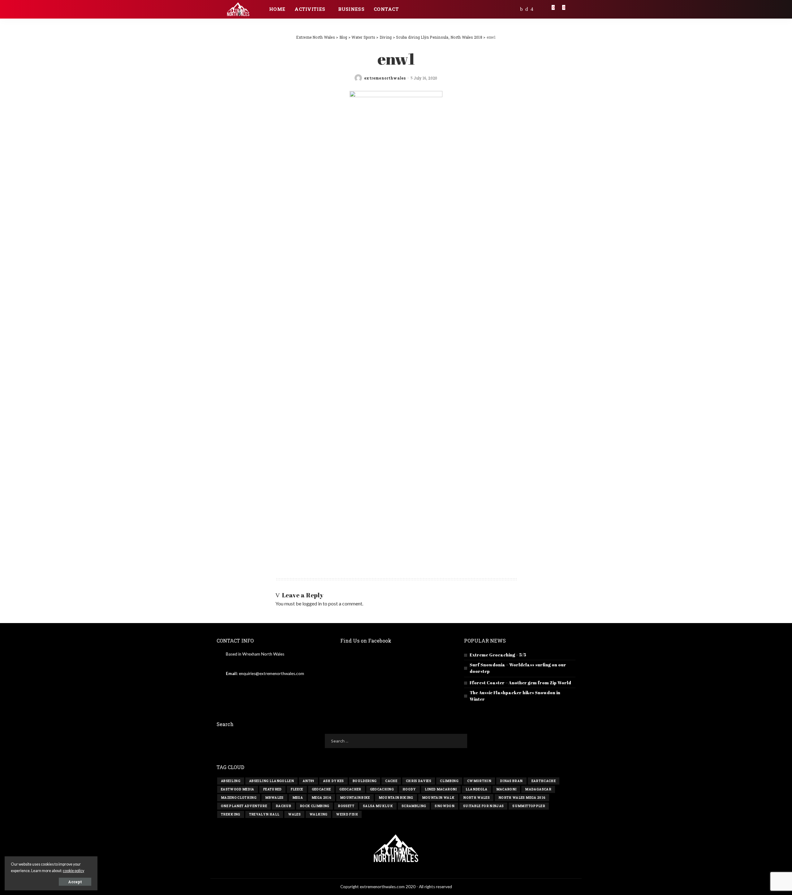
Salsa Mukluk (378, 806)
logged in (312, 603)
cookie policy (73, 870)
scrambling (414, 806)
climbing (449, 781)
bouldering (365, 781)
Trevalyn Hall (264, 814)
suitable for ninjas (483, 806)
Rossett (346, 806)
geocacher (350, 789)
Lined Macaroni (441, 789)
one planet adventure (244, 806)
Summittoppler (528, 806)
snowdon (444, 806)
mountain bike (355, 798)
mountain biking (396, 798)
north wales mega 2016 (521, 798)
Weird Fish (347, 814)
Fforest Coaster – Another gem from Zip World (520, 683)
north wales (476, 798)
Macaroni (506, 789)
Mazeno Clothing (238, 798)
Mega (297, 798)
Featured (272, 789)
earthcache (544, 781)
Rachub (283, 806)
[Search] (571, 9)
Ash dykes (333, 781)
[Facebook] (521, 9)
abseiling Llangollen (271, 781)
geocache (321, 789)
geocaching (382, 789)
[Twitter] (526, 9)
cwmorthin (479, 781)
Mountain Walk (438, 798)
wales (294, 814)
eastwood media (237, 789)
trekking (230, 814)
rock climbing (314, 806)
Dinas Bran (511, 781)
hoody (409, 789)
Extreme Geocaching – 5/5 (498, 655)
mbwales (274, 798)
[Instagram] (532, 9)
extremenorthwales (385, 78)
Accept (75, 881)
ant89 (308, 781)
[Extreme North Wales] (238, 9)
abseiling (230, 781)
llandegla (477, 789)
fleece (297, 789)
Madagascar (538, 789)
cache (391, 781)
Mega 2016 (321, 798)
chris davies (418, 781)
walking (318, 814)
